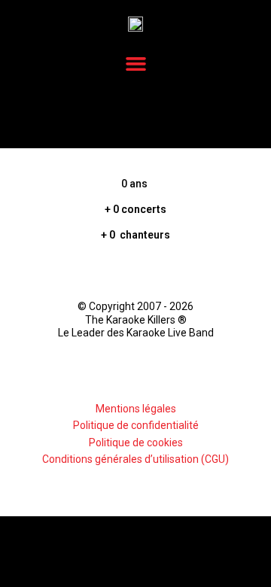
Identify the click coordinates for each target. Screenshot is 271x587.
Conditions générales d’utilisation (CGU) (135, 459)
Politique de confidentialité (136, 425)
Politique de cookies (136, 442)
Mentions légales (136, 409)
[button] (135, 64)
